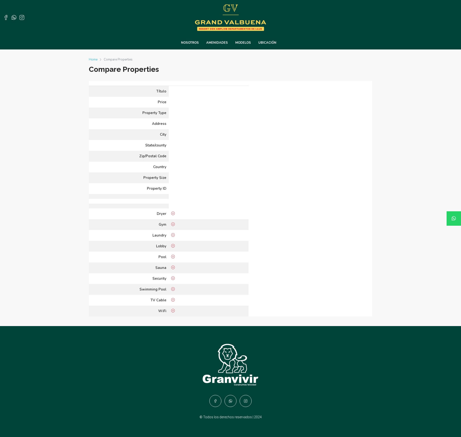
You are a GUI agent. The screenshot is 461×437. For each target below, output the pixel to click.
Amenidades (217, 43)
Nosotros (190, 43)
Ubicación (267, 43)
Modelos (243, 43)
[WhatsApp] (454, 218)
